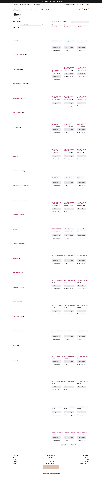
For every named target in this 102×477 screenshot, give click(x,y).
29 (71, 444)
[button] (56, 50)
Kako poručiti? (17, 21)
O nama (41, 9)
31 (75, 444)
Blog (36, 9)
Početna (25, 9)
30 (73, 444)
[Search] (79, 9)
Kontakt (47, 9)
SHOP (30, 9)
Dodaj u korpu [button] (56, 47)
